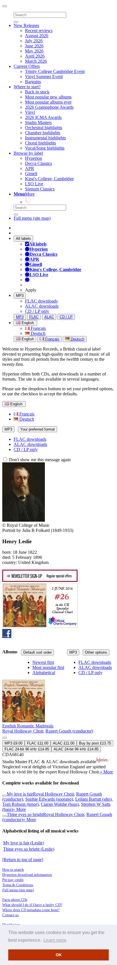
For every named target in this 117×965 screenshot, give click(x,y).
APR (29, 168)
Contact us (10, 915)
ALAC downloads (41, 306)
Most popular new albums (48, 97)
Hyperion (33, 158)
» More (106, 771)
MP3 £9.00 (13, 743)
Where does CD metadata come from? (31, 910)
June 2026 (34, 45)
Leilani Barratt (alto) (93, 799)
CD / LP (66, 317)
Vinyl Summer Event (44, 76)
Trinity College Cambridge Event (55, 71)
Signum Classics (40, 188)
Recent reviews (39, 30)
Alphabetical (43, 672)
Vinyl (30, 112)
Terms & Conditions (17, 885)
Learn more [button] (54, 940)
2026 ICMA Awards (43, 117)
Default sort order (37, 652)
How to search (13, 869)
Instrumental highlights (45, 137)
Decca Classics (38, 163)
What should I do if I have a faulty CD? (32, 905)
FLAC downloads (41, 301)
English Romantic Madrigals (27, 725)
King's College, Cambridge (49, 178)
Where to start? (27, 86)
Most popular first (48, 667)
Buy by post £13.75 (95, 743)
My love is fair (20, 794)
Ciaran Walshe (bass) (60, 804)
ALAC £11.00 (63, 743)
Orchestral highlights (43, 127)
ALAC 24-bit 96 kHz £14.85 (76, 749)
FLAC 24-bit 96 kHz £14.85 (27, 749)
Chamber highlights (42, 132)
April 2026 (35, 56)
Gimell (31, 173)
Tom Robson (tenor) (20, 804)
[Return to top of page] (22, 859)
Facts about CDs (14, 899)
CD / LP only (37, 311)
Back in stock (37, 91)
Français (38, 328)
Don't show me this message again (39, 459)
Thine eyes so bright (25, 814)
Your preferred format (37, 429)
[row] (58, 717)
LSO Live (34, 183)
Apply (30, 290)
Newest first (43, 662)
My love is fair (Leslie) (23, 842)
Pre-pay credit (13, 880)
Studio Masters (38, 122)
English (27, 339)
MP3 (20, 295)
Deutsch (37, 333)
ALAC (49, 317)
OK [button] (59, 955)
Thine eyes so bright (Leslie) (28, 849)
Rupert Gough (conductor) (69, 731)
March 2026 (36, 61)
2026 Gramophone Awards (49, 107)
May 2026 (34, 51)
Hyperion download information (27, 874)
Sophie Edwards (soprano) (49, 799)
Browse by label (28, 153)
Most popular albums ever (48, 102)
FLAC (34, 317)
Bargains (33, 81)
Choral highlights (40, 142)
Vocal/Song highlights (44, 148)
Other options (96, 652)
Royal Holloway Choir (22, 731)
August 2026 (36, 35)
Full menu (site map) (32, 218)
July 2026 (34, 40)
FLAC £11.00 (37, 743)
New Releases (26, 25)
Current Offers (27, 66)
